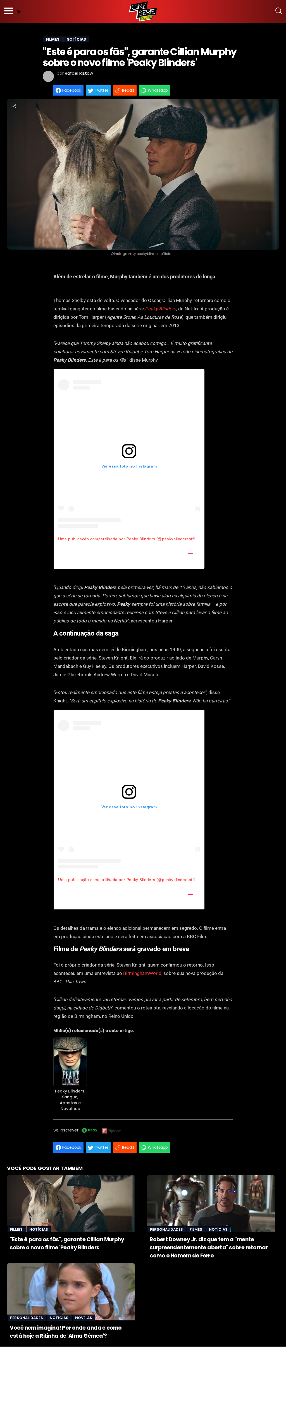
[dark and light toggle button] (19, 11)
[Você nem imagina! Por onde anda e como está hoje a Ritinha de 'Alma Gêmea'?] (71, 1291)
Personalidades (167, 1229)
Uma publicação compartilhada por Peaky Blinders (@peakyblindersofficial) (130, 539)
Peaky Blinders (160, 309)
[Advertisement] (143, 1386)
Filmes (16, 1229)
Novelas (83, 1317)
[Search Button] (278, 11)
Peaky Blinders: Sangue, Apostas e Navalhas (70, 1099)
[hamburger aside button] (9, 11)
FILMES (52, 39)
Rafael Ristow (79, 73)
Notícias (38, 1229)
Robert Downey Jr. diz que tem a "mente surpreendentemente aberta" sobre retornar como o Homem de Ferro (209, 1247)
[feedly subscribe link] (89, 1131)
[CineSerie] (143, 11)
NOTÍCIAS (76, 39)
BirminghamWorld (142, 973)
